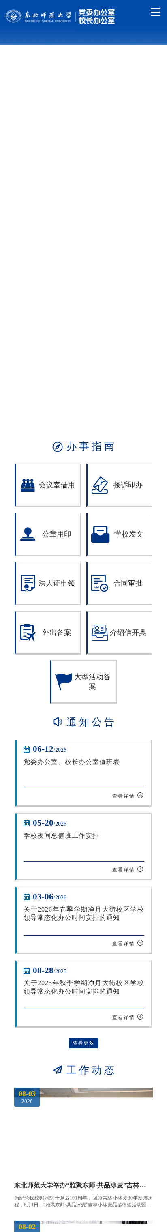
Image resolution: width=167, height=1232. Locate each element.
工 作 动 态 (83, 1070)
